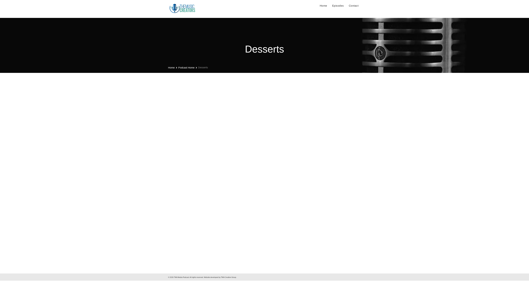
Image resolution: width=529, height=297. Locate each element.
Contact (354, 5)
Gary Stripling (198, 225)
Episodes (338, 5)
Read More (179, 245)
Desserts (212, 225)
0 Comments (225, 225)
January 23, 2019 (180, 225)
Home (323, 5)
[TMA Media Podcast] (182, 9)
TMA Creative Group (228, 277)
